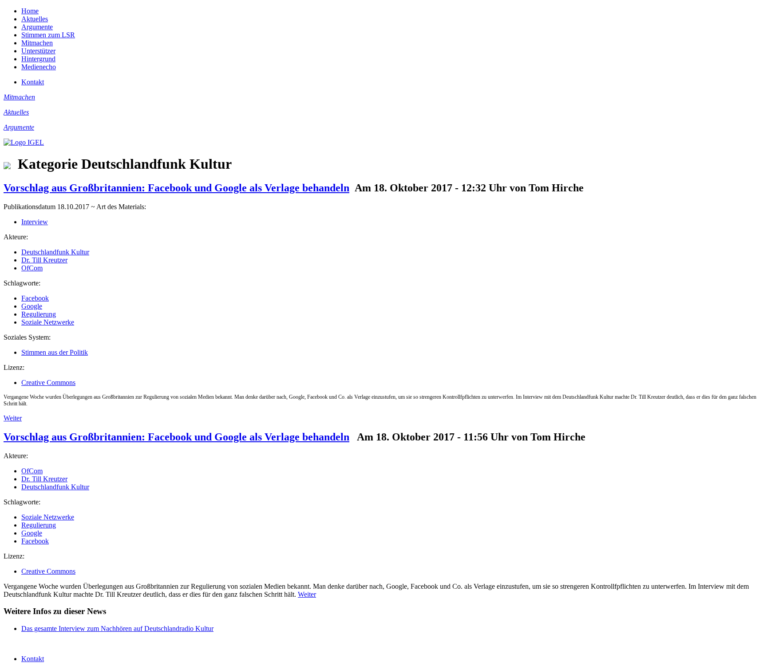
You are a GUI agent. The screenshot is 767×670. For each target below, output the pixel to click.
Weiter (13, 418)
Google (31, 306)
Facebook (35, 298)
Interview (34, 222)
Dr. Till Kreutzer (44, 260)
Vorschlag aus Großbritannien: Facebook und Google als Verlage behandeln (176, 188)
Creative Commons (48, 382)
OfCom (32, 268)
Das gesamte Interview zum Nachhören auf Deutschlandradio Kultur (117, 628)
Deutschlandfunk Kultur (55, 252)
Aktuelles (34, 19)
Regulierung (38, 314)
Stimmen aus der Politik (54, 352)
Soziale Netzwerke (47, 322)
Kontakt (32, 82)
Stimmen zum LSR (48, 35)
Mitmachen (37, 43)
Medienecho (38, 67)
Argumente (37, 27)
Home (30, 11)
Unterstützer (38, 51)
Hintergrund (38, 59)
